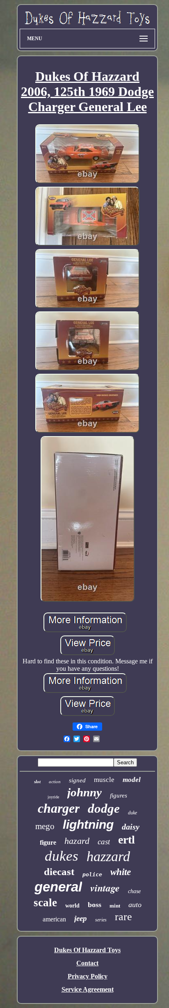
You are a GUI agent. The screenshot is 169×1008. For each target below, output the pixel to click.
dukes (61, 856)
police (92, 874)
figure (48, 842)
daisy (130, 826)
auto (135, 905)
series (101, 920)
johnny (84, 792)
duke (132, 813)
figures (118, 795)
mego (45, 826)
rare (123, 917)
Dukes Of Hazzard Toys (87, 949)
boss (94, 905)
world (72, 906)
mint (115, 906)
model (132, 780)
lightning (88, 824)
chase (134, 891)
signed (77, 780)
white (120, 872)
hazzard (108, 856)
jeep (80, 918)
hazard (76, 841)
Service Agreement (88, 989)
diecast (59, 871)
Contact (87, 963)
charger (59, 808)
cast (104, 841)
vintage (105, 888)
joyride (53, 797)
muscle (104, 780)
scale (45, 902)
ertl (126, 839)
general (58, 886)
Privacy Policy (87, 976)
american (54, 919)
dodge (104, 808)
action (55, 781)
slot (37, 781)
